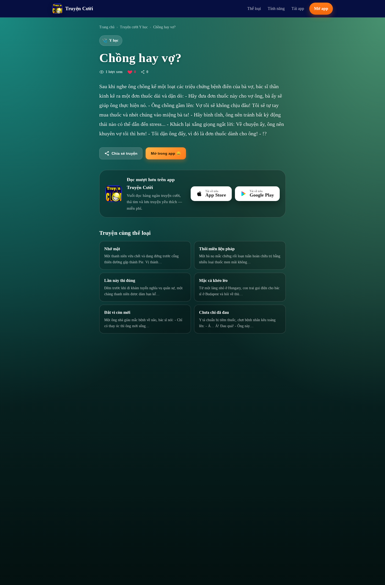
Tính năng (276, 8)
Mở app (321, 8)
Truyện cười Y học (134, 27)
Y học (110, 40)
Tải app (298, 8)
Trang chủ (106, 27)
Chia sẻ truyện (125, 153)
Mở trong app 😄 (166, 153)
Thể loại (254, 8)
